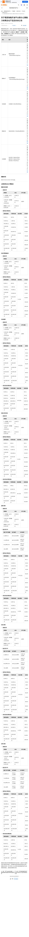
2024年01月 (4, 12)
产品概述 (13, 11)
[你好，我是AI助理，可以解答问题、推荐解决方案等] (21, 5)
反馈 (16, 878)
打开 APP (25, 1)
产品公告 (23, 11)
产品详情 (13, 25)
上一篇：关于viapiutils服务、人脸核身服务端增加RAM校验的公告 (8, 872)
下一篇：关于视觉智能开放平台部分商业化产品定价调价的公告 (21, 872)
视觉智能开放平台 (7, 11)
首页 (2, 11)
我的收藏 (24, 25)
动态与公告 (18, 11)
